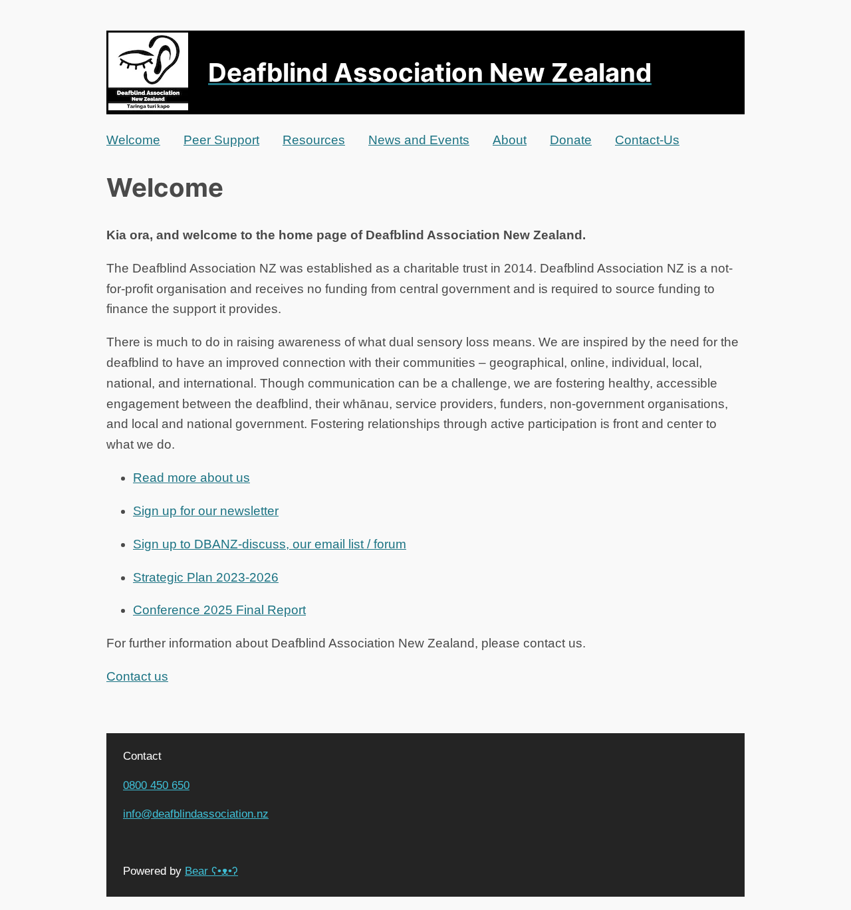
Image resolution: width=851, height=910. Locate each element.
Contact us (137, 676)
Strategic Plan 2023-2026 (206, 577)
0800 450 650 (156, 785)
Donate (571, 140)
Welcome (133, 140)
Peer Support (221, 140)
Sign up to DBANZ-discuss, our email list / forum (269, 544)
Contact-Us (647, 140)
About (510, 140)
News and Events (418, 140)
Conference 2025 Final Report (219, 610)
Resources (314, 140)
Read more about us (191, 478)
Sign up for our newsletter (206, 511)
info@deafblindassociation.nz (196, 813)
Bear (211, 870)
